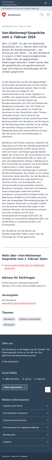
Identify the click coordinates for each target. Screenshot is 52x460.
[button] (47, 389)
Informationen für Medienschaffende (21, 427)
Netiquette (24, 456)
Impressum (15, 456)
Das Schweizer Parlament (15, 413)
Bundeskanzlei (14, 15)
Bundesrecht (9, 434)
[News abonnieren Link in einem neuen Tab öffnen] (43, 3)
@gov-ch (41, 378)
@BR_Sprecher (12, 378)
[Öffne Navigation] (48, 14)
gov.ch (28, 378)
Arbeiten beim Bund (12, 405)
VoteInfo (7, 442)
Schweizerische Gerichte (15, 420)
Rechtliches (6, 456)
